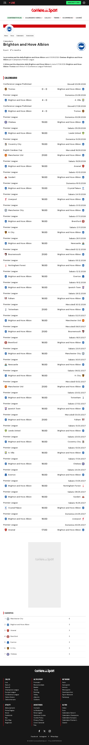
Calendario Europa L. (69, 718)
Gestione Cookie (40, 715)
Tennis (56, 18)
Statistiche (30, 36)
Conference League (12, 695)
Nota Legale (38, 713)
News (6, 36)
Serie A (7, 685)
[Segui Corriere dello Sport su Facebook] (39, 731)
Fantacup (65, 697)
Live (13, 2)
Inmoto (65, 687)
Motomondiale (39, 685)
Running (36, 692)
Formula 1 (37, 682)
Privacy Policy (38, 720)
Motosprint (66, 690)
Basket (36, 687)
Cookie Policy (38, 718)
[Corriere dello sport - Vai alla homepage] (44, 10)
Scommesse (68, 18)
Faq (35, 725)
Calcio (47, 18)
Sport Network (67, 695)
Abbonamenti (10, 708)
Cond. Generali (39, 723)
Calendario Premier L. (69, 720)
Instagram (43, 736)
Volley (36, 695)
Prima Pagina (9, 710)
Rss (6, 718)
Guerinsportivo (67, 692)
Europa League (10, 692)
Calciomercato (10, 699)
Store (7, 713)
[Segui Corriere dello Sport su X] (44, 731)
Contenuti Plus (14, 18)
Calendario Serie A (33, 18)
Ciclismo (37, 699)
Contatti (37, 708)
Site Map (8, 720)
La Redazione (38, 710)
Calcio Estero (10, 697)
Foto (64, 710)
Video (64, 708)
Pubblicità (8, 715)
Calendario (20, 36)
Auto (64, 682)
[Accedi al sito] (84, 2)
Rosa (12, 36)
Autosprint (66, 685)
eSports (36, 697)
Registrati (8, 723)
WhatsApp (54, 736)
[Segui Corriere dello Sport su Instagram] (49, 731)
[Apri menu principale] (4, 2)
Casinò (79, 18)
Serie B (7, 687)
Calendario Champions (70, 715)
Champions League (12, 690)
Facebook (34, 736)
